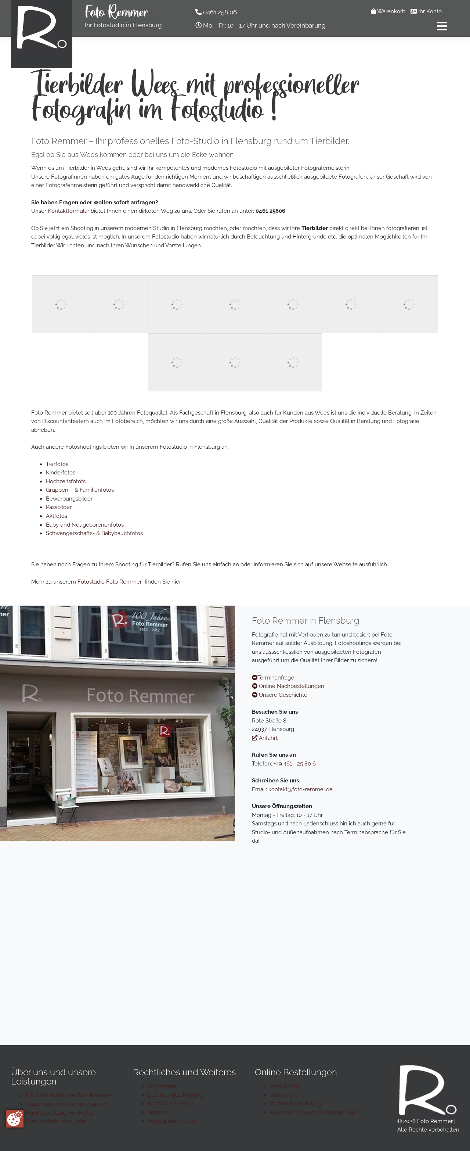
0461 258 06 (220, 12)
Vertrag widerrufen (171, 1121)
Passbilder (59, 507)
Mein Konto (284, 1086)
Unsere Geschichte (282, 695)
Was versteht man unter (56, 1121)
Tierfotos (57, 464)
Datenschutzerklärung (176, 1094)
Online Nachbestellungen (290, 686)
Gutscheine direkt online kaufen (66, 1104)
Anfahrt (267, 738)
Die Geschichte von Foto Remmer (69, 1095)
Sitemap (158, 1112)
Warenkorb (390, 11)
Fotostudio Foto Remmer (109, 581)
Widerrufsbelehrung (295, 1103)
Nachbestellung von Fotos (59, 1112)
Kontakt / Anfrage (171, 1103)
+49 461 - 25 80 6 (295, 763)
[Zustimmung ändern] (15, 1118)
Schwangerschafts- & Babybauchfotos (94, 533)
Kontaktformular (68, 211)
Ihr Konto (429, 11)
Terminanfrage (275, 677)
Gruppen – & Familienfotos (80, 490)
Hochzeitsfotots (66, 481)
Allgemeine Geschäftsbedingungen (315, 1112)
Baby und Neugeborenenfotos (85, 524)
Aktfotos (56, 516)
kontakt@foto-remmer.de (300, 789)
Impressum (162, 1086)
